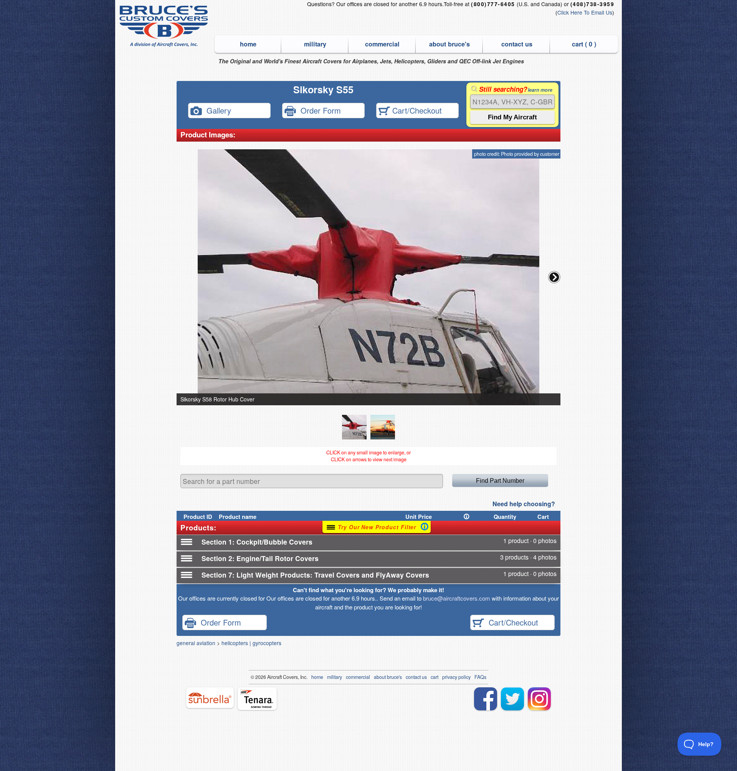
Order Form (318, 110)
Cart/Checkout (416, 110)
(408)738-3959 (592, 4)
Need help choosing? (523, 503)
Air (270, 677)
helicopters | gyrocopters (251, 643)
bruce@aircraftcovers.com (456, 598)
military (315, 44)
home (248, 44)
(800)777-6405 (493, 4)
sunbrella (210, 697)
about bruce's (449, 44)
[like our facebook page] (485, 698)
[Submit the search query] (512, 117)
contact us (516, 44)
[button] (554, 277)
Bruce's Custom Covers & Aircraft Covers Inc (165, 26)
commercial (382, 44)
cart (434, 677)
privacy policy (456, 677)
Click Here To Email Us (584, 12)
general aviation (196, 643)
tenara (257, 698)
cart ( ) (584, 44)
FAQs (480, 677)
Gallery (216, 110)
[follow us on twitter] (512, 698)
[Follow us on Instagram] (539, 698)
